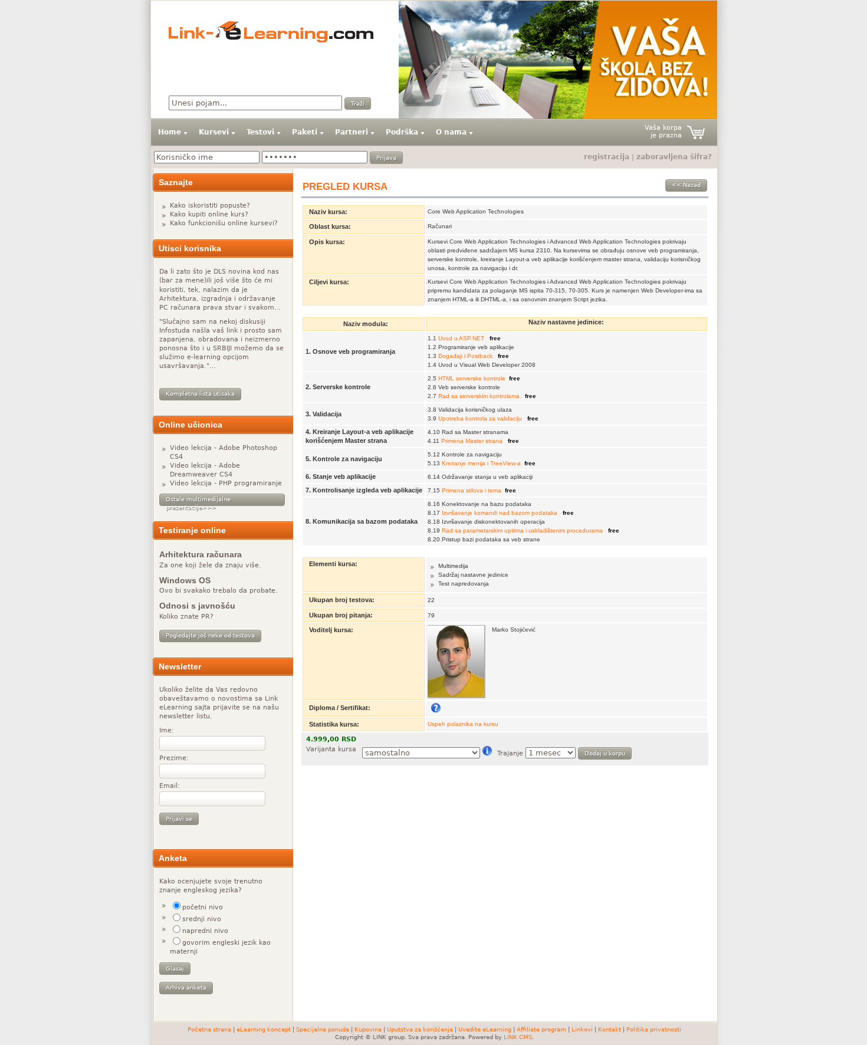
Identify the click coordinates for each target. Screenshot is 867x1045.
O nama (451, 132)
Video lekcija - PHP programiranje (226, 483)
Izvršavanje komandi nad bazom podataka (500, 513)
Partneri (351, 132)
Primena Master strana (472, 441)
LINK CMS (518, 1037)
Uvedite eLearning (484, 1029)
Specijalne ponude (322, 1029)
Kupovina (368, 1029)
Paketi (304, 132)
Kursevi (214, 132)
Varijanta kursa (331, 749)
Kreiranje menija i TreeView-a (481, 463)
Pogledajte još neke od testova (210, 635)
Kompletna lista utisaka (200, 393)
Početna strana (209, 1029)
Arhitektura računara (200, 554)
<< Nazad (686, 185)
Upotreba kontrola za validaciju (481, 418)
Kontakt (609, 1029)
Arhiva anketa (186, 987)
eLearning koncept (264, 1029)
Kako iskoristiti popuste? (210, 205)
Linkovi (582, 1029)
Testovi (260, 132)
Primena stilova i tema (471, 490)
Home (169, 132)
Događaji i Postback (466, 356)
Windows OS (185, 580)
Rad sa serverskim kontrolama (479, 396)
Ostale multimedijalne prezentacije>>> (198, 501)
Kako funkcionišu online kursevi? (224, 223)
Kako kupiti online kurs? (209, 214)
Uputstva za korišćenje (420, 1029)
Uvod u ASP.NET (462, 338)
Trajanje (510, 753)
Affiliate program (541, 1029)
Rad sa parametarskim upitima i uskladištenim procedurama (523, 530)
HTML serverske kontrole (471, 378)
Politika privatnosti (653, 1029)
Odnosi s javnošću (197, 605)
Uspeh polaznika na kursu (463, 724)
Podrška (402, 132)
